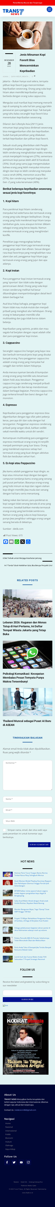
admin (5, 76)
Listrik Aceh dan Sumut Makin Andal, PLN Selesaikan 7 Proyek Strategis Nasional (30, 958)
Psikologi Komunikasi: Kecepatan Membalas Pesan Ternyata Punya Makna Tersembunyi (23, 677)
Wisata (25, 76)
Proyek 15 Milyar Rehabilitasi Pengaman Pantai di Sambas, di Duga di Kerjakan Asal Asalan (32, 919)
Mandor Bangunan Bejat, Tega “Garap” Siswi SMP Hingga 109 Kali (31, 910)
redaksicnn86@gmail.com (25, 1110)
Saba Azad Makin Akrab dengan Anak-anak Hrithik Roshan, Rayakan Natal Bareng (31, 902)
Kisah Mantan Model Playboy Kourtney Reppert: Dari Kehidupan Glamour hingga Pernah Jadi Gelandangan (32, 883)
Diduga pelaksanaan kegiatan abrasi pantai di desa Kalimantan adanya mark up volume (32, 929)
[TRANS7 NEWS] (13, 13)
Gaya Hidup (16, 76)
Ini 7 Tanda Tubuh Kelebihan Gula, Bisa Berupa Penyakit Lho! (28, 565)
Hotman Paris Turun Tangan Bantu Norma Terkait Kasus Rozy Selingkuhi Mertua (31, 874)
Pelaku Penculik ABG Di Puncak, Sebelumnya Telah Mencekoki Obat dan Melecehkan (31, 939)
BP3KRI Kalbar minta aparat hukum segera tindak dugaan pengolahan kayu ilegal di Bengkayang (31, 893)
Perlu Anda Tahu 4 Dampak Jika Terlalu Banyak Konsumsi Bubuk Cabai (32, 948)
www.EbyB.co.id (27, 1193)
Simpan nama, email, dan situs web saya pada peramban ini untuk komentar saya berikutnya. (25, 834)
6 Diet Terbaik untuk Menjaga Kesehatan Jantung (22, 558)
